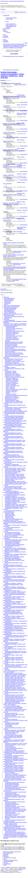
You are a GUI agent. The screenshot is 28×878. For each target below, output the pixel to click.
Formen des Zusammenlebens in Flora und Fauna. (15, 350)
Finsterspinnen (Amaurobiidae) (11, 785)
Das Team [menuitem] (8, 32)
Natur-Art (6, 304)
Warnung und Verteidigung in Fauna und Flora (15, 349)
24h (25, 43)
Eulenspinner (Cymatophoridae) (12, 464)
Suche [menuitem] (7, 21)
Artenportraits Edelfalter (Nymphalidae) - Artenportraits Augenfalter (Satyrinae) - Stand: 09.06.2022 (13, 452)
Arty (6, 868)
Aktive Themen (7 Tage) (11, 25)
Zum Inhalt (3, 9)
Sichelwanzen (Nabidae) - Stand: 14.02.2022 (14, 731)
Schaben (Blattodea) (9, 745)
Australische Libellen (9, 517)
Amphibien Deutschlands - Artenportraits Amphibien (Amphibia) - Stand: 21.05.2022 (15, 823)
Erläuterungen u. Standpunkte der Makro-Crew (14, 316)
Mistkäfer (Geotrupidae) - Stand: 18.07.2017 (14, 685)
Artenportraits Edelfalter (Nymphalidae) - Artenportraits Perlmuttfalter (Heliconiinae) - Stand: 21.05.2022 (14, 445)
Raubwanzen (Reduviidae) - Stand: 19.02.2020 (15, 730)
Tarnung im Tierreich (9, 348)
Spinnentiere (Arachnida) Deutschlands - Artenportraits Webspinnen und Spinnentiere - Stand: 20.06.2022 (14, 780)
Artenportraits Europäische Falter (12, 454)
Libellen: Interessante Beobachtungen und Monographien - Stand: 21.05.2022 (13, 519)
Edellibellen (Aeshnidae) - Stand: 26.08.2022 (14, 497)
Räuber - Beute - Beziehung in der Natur (13, 352)
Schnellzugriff (6, 15)
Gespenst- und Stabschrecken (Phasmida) (14, 748)
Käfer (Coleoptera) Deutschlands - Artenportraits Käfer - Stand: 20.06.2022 (14, 671)
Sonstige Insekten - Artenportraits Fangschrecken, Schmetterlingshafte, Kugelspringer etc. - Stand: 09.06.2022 (14, 741)
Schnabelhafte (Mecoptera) (10, 749)
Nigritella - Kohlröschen (11, 384)
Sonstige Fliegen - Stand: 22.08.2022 (13, 665)
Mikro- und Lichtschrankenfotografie (12, 305)
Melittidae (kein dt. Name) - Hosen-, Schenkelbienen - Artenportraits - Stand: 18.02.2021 (14, 591)
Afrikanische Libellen (9, 514)
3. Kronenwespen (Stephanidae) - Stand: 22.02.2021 (16, 635)
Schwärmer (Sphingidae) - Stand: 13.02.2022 (14, 474)
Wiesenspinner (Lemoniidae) (11, 473)
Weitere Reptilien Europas (10, 830)
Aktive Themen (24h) (10, 23)
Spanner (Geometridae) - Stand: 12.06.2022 (14, 475)
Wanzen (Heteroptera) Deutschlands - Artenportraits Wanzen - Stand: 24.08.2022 (14, 704)
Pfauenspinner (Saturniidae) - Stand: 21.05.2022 (15, 470)
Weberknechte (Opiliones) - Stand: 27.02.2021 (15, 817)
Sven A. (9, 280)
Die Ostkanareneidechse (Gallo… (20, 279)
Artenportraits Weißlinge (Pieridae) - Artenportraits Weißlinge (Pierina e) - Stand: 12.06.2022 (15, 421)
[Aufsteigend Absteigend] (19, 285)
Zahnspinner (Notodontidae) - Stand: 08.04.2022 (15, 477)
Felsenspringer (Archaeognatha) (12, 773)
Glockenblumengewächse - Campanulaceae (14, 363)
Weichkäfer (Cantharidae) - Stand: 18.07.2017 (15, 699)
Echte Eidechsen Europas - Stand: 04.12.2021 (13, 255)
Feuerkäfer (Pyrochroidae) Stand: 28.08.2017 (14, 680)
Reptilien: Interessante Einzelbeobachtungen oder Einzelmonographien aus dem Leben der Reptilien (14, 268)
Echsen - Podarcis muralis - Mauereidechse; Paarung (14, 149)
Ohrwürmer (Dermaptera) (10, 747)
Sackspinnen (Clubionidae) (11, 802)
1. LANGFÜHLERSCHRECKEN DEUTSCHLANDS (11, 528)
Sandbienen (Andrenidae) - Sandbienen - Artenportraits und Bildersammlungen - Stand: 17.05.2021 (13, 584)
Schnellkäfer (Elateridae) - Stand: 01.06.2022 (14, 694)
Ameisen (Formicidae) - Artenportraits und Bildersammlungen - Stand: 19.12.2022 (13, 602)
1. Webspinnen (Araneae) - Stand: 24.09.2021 (15, 782)
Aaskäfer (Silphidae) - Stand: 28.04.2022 (13, 673)
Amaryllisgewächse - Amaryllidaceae (13, 360)
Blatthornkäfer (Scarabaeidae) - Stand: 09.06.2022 (15, 674)
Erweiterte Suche (22, 12)
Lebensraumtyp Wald (10, 329)
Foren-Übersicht (17, 851)
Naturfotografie (7, 301)
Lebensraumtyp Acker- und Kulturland (14, 335)
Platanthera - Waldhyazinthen (12, 390)
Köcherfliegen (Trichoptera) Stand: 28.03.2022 (15, 777)
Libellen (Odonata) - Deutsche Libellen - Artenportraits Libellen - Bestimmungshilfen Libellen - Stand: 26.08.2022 (15, 488)
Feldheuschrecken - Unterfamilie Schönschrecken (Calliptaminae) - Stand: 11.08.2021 (14, 550)
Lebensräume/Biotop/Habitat (11, 326)
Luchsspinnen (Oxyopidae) (11, 793)
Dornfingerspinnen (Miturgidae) (12, 783)
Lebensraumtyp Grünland (11, 337)
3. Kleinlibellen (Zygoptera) (11, 503)
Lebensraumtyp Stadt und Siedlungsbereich (15, 331)
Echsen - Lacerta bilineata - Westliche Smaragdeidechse (13, 123)
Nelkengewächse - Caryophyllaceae (12, 375)
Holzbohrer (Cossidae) (10, 480)
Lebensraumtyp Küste (10, 334)
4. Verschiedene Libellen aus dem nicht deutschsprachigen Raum (12, 511)
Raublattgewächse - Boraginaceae (12, 397)
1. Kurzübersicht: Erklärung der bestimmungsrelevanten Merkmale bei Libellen (13, 492)
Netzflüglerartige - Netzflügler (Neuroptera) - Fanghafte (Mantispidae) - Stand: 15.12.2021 (13, 766)
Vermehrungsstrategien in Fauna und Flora (14, 341)
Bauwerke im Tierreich (10, 351)
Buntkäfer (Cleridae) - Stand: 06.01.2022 (13, 678)
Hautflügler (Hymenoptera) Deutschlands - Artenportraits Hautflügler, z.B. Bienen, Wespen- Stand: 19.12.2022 (15, 566)
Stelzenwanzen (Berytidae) (10, 715)
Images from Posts (9, 872)
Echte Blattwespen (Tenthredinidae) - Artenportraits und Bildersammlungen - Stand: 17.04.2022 (15, 626)
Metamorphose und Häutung (11, 345)
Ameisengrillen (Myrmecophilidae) (12, 543)
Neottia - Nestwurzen (10, 386)
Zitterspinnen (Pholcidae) (10, 812)
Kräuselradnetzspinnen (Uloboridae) (12, 788)
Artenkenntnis (6, 318)
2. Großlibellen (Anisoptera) (11, 496)
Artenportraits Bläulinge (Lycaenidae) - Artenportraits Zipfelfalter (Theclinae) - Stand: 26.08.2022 (13, 434)
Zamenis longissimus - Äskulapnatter (21, 228)
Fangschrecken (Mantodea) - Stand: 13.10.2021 (15, 744)
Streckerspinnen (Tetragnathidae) (12, 807)
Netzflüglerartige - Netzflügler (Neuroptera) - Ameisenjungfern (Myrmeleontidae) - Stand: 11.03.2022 (15, 758)
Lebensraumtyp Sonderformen (12, 339)
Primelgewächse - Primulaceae (11, 396)
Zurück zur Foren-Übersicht (7, 292)
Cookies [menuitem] (5, 859)
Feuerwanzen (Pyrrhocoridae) (11, 719)
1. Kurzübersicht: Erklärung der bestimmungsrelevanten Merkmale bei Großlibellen (14, 494)
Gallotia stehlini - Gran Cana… (19, 263)
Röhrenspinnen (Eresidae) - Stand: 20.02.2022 (15, 801)
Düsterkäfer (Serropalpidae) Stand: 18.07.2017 (15, 679)
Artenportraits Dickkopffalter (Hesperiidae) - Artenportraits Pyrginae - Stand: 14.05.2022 (13, 419)
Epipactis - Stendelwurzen (11, 382)
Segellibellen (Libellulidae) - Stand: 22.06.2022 (15, 502)
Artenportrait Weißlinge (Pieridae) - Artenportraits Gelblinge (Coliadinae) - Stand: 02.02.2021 (14, 424)
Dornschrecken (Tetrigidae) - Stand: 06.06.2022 (15, 548)
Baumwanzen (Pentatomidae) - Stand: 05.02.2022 (15, 709)
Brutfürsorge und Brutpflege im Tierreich (13, 343)
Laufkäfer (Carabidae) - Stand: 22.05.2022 (14, 682)
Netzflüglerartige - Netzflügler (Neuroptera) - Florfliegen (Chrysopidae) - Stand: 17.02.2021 (13, 768)
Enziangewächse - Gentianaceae (12, 362)
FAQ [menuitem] (4, 34)
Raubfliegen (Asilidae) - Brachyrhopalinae (14, 657)
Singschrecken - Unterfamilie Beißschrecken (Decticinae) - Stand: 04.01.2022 (13, 535)
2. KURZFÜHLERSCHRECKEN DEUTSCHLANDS (11, 546)
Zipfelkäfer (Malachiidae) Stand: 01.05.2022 (14, 701)
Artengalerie (13, 97)
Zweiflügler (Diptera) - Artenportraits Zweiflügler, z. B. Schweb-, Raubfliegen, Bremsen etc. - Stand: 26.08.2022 (15, 640)
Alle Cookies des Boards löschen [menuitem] (10, 860)
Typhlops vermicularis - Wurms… (20, 251)
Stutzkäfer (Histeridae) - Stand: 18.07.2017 (14, 698)
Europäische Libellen (9, 513)
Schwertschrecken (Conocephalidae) (13, 533)
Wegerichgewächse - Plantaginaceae (12, 408)
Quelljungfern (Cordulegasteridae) (12, 500)
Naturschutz (7, 340)
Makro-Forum (6, 28)
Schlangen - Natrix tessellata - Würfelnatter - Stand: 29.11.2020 (14, 194)
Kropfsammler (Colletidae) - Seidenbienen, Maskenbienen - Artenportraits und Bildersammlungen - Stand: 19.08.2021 (15, 577)
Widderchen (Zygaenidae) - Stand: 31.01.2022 (15, 476)
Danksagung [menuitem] (6, 856)
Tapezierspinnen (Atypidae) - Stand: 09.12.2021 (15, 809)
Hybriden (8, 392)
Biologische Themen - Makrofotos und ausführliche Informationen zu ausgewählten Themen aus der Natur (15, 324)
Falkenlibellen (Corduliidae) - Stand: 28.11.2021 (15, 498)
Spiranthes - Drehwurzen (11, 391)
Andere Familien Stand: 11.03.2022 (12, 813)
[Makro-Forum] (12, 1)
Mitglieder (5, 31)
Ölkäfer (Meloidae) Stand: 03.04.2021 (13, 686)
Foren (4, 29)
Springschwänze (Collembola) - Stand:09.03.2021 (15, 775)
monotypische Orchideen (11, 394)
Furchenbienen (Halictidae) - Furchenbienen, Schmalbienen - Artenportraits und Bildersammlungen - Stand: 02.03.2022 (15, 588)
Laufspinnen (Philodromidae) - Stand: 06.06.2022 (15, 792)
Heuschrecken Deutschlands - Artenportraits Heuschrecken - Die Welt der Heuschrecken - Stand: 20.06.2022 (14, 522)
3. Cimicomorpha (8, 726)
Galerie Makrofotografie (9, 298)
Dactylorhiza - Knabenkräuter (12, 380)
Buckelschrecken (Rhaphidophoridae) (13, 540)
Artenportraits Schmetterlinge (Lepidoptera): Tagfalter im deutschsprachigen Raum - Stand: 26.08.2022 (15, 411)
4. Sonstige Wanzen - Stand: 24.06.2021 (13, 735)
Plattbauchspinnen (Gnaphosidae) (12, 794)
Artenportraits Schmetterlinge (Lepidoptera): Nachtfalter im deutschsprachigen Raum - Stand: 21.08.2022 (13, 457)
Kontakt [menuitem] (5, 865)
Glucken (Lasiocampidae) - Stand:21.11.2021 (14, 469)
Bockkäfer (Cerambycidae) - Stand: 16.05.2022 (15, 676)
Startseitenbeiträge (8, 317)
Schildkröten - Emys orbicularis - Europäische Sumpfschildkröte (14, 166)
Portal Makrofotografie (9, 299)
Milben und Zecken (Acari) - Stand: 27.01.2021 (15, 816)
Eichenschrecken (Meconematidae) (12, 532)
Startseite (5, 44)
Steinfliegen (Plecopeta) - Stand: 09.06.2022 (14, 776)
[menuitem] (16, 23)
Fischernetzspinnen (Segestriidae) (12, 784)
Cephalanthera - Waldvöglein (12, 379)
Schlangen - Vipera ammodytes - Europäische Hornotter (14, 202)
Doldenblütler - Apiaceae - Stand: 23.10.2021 (14, 361)
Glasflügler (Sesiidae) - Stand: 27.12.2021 (14, 479)
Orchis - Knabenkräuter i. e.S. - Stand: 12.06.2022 (16, 389)
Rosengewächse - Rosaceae (11, 399)
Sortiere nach (5, 285)
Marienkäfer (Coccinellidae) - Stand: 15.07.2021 (15, 684)
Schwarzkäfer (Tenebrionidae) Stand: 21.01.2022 (15, 697)
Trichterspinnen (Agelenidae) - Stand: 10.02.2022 (15, 810)
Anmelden (5, 40)
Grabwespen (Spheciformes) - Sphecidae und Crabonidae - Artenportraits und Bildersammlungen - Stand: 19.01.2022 (14, 594)
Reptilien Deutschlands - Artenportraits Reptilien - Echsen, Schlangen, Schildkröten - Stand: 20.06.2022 (12, 74)
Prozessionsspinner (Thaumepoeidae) (13, 471)
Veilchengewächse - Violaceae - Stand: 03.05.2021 (16, 407)
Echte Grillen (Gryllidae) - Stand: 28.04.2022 (14, 544)
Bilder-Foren (6, 297)
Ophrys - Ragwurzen (10, 388)
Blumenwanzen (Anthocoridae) (11, 732)
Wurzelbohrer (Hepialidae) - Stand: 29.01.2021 (15, 481)
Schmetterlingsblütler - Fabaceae (12, 400)
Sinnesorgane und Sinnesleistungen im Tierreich (15, 346)
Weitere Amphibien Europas (11, 824)
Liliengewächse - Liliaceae (10, 371)
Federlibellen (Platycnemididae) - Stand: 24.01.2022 (16, 506)
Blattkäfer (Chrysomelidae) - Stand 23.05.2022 (15, 675)
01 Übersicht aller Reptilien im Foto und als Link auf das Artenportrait (14, 95)
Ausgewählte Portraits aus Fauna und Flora (14, 354)
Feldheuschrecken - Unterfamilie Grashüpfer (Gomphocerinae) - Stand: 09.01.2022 (13, 557)
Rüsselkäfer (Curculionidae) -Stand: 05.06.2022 (15, 688)
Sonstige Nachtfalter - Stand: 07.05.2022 (13, 486)
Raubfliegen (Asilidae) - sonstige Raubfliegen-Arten (16, 664)
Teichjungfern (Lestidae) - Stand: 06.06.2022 (14, 505)
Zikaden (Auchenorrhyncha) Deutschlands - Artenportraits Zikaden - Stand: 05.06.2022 (13, 737)
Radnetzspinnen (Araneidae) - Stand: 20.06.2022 (15, 795)
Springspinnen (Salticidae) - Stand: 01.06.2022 (15, 806)
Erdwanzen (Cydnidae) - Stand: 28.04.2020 (14, 714)
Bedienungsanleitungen (9, 315)
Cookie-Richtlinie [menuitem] (7, 863)
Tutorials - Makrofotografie (10, 312)
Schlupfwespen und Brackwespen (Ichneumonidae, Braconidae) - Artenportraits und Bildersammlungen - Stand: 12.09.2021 (15, 607)
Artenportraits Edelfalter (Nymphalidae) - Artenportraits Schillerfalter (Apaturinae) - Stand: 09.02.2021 (13, 448)
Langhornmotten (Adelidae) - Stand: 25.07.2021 (15, 468)
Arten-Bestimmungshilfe (9, 320)
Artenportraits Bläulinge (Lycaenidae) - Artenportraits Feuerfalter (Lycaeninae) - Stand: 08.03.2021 (13, 430)
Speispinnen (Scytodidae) (10, 805)
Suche (16, 12)
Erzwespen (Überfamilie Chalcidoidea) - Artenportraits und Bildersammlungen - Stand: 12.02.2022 (13, 613)
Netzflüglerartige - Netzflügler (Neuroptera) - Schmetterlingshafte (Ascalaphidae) (13, 756)
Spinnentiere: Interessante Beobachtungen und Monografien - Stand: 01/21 (14, 820)
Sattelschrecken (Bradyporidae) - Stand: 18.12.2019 (16, 539)
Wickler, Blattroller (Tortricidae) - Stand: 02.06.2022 (16, 482)
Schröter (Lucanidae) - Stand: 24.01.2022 (14, 696)
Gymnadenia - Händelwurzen (12, 383)
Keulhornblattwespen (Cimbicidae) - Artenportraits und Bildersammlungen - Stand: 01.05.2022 (15, 629)
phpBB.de (20, 869)
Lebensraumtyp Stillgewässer (12, 332)
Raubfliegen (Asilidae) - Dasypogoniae (13, 658)
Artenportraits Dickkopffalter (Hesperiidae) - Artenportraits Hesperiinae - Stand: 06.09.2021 (13, 416)
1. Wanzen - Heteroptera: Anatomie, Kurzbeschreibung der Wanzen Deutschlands (13, 706)
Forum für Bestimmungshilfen (11, 642)
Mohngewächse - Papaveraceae (11, 373)
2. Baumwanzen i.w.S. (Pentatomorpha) (13, 708)
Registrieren (5, 41)
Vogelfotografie (7, 303)
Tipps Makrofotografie (9, 310)
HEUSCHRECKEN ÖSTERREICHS (13, 559)
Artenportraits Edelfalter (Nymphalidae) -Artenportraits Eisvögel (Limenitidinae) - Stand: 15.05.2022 (13, 438)
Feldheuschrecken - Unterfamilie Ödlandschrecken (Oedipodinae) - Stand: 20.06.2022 (15, 555)
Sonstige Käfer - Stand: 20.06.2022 (12, 702)
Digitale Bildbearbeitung (9, 311)
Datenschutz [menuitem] (6, 854)
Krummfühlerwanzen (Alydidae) (12, 722)
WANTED (7, 669)
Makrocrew (8, 80)
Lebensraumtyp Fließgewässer (12, 333)
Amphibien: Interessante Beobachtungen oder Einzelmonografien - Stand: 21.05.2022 (13, 826)
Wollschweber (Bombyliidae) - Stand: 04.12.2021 (15, 651)
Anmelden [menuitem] (5, 35)
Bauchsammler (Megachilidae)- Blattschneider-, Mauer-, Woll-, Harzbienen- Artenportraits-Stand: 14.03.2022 (14, 581)
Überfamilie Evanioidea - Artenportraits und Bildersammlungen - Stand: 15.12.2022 (13, 610)
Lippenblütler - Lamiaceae (10, 372)
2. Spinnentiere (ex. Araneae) (11, 815)
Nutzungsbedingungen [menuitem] (11, 26)
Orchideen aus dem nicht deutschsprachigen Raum (16, 395)
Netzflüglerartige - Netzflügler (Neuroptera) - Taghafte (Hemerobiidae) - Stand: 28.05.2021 (13, 771)
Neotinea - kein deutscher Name (13, 385)
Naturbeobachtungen (8, 300)
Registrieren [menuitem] (5, 37)
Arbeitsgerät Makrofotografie (10, 308)
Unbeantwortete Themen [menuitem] (11, 17)
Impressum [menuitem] (8, 27)
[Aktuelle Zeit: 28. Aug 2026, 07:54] (3, 48)
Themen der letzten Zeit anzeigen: (9, 284)
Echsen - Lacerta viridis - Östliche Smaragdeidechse (15, 132)
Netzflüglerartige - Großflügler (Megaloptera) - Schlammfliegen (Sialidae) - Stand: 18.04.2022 (14, 751)
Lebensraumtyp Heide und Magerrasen (14, 328)
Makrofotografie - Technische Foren (11, 306)
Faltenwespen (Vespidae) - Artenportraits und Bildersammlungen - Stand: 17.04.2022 (13, 597)
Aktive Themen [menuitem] (9, 19)
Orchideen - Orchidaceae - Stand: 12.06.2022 (14, 377)
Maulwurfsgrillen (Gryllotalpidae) (12, 542)
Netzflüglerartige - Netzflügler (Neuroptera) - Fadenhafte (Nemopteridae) (13, 763)
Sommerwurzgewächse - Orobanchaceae (13, 401)
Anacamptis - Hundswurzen (12, 378)
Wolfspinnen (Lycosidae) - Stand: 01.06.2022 (14, 811)
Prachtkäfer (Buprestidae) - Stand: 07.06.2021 (15, 687)
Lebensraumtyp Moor (10, 327)
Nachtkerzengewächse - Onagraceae (13, 374)
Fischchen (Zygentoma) (10, 772)
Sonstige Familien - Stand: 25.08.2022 (13, 409)
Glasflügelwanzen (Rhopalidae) (11, 724)
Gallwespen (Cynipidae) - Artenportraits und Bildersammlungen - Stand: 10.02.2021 (13, 617)
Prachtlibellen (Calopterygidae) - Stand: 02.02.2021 (16, 504)
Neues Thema (4, 82)
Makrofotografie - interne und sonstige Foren (12, 314)
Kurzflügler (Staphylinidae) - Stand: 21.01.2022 (15, 681)
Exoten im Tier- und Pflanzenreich (12, 355)
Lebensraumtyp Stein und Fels (12, 338)
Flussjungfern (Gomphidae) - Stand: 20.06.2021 (15, 499)
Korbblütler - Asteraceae (10, 367)
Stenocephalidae (8, 725)
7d (26, 43)
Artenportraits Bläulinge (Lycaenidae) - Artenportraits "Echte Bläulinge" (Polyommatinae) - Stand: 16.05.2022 (14, 427)
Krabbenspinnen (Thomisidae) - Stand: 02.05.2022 (16, 787)
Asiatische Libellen (9, 516)
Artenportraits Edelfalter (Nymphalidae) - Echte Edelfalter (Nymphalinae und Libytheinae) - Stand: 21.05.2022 (14, 441)
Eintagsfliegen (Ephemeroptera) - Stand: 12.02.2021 (16, 743)
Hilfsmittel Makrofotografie (10, 309)
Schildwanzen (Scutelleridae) (11, 713)
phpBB (7, 867)
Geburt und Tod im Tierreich (11, 344)
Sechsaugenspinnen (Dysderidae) (12, 804)
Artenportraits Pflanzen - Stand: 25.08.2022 (13, 358)
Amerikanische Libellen (10, 515)
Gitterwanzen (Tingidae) (10, 733)
